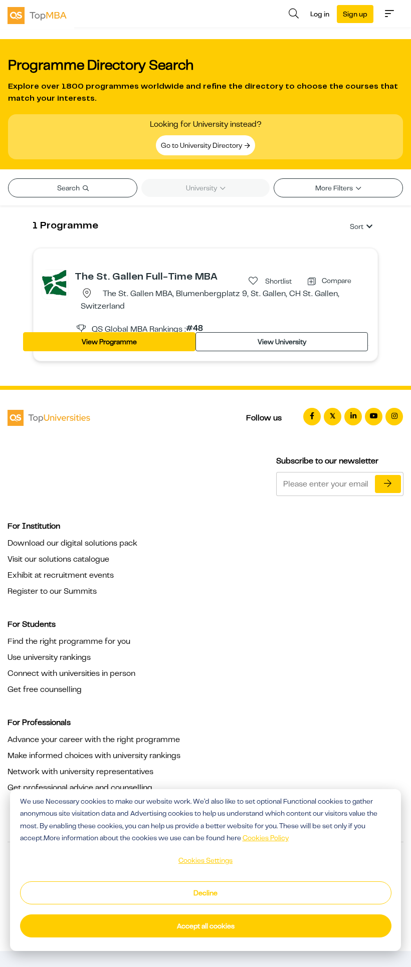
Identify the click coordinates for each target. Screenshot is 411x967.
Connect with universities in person (71, 673)
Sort (356, 226)
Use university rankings (49, 657)
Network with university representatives (80, 772)
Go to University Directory (202, 145)
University (202, 187)
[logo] (37, 14)
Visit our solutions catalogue (58, 559)
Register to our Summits (52, 591)
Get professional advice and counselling (80, 788)
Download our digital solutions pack (72, 543)
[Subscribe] (388, 484)
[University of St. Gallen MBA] (55, 283)
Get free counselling (45, 689)
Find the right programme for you (69, 641)
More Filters (334, 187)
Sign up (355, 14)
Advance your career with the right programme (94, 740)
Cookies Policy (266, 837)
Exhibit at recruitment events (61, 575)
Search (69, 187)
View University (282, 341)
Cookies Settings (205, 860)
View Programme (109, 341)
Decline (205, 892)
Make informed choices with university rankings (94, 756)
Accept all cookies (206, 925)
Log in (319, 14)
